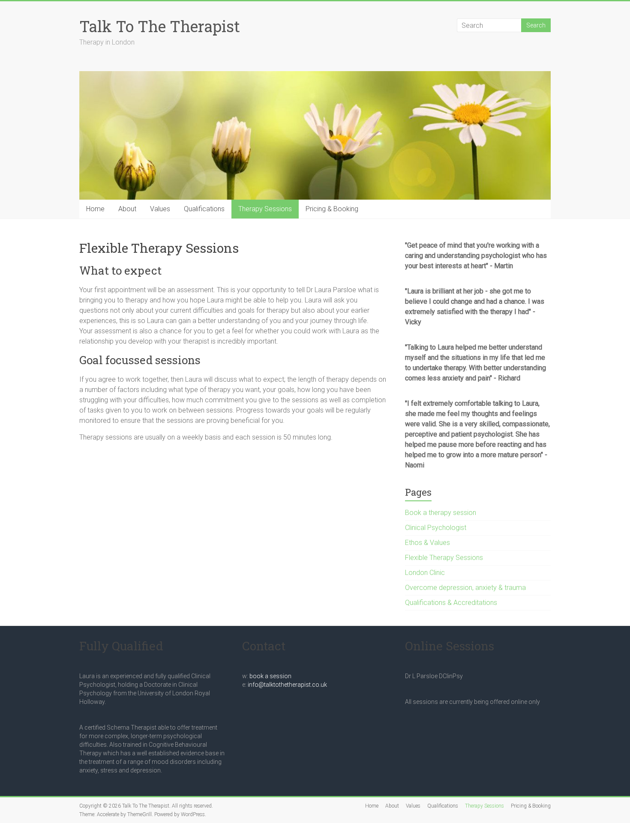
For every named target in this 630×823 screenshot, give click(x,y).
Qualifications (204, 209)
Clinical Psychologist (435, 528)
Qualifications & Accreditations (451, 603)
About (127, 209)
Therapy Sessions (265, 209)
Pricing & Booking (332, 209)
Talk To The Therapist (159, 26)
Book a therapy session (440, 513)
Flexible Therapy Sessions (444, 558)
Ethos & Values (427, 543)
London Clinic (425, 573)
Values (160, 209)
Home (95, 209)
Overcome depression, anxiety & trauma (465, 588)
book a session (270, 676)
